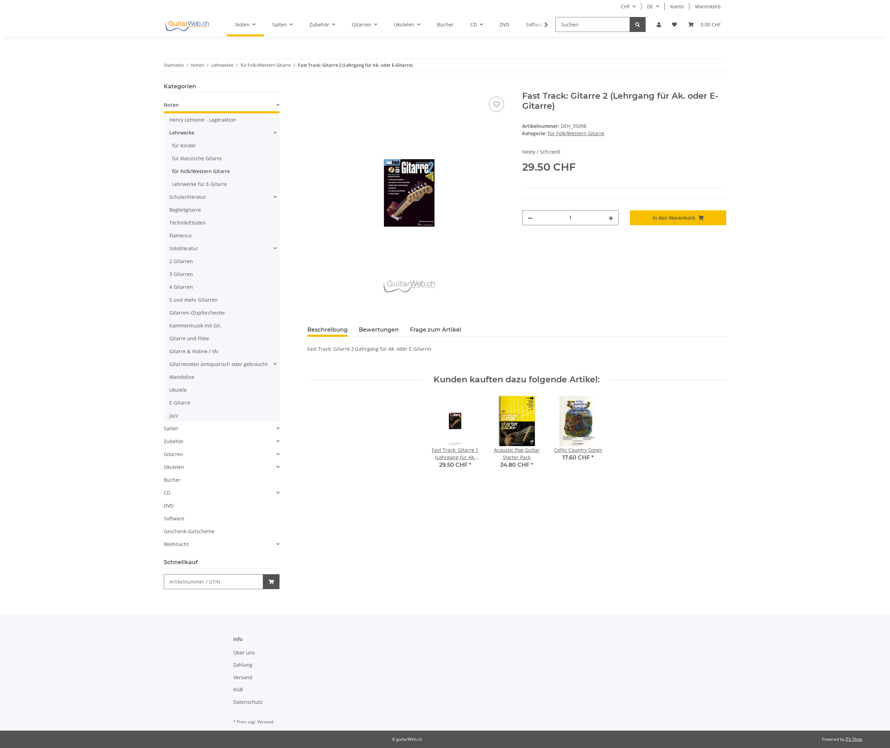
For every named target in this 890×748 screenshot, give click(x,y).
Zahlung (242, 664)
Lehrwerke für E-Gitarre (199, 184)
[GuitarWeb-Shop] (187, 24)
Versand (242, 677)
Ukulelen (174, 467)
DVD (168, 505)
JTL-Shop (854, 739)
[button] (658, 24)
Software (174, 518)
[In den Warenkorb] (312, 87)
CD (167, 492)
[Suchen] (638, 24)
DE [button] (650, 6)
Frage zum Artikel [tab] (435, 329)
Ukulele (178, 390)
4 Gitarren (181, 287)
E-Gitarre (179, 402)
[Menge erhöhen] (610, 218)
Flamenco (180, 235)
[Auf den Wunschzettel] (496, 104)
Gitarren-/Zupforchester (197, 312)
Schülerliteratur (187, 197)
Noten (171, 104)
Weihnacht (176, 544)
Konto (677, 6)
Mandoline (181, 377)
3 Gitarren (181, 274)
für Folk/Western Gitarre (576, 133)
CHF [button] (625, 6)
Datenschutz (247, 702)
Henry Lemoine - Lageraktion (202, 119)
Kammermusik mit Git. (195, 325)
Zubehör (174, 441)
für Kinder (184, 145)
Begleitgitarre (185, 209)
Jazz (173, 415)
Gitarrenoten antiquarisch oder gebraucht (218, 364)
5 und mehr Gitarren (193, 299)
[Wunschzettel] (674, 24)
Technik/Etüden (187, 222)
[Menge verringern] (530, 218)
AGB (238, 689)
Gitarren (173, 454)
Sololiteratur (183, 248)
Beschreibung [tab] (327, 329)
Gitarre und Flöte (189, 338)
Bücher (172, 480)
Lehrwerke (181, 132)
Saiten (171, 428)
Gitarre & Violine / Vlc (194, 351)
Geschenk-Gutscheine (189, 531)
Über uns (244, 652)
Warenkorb (708, 6)
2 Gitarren (181, 261)
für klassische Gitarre (197, 158)
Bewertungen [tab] (379, 329)
